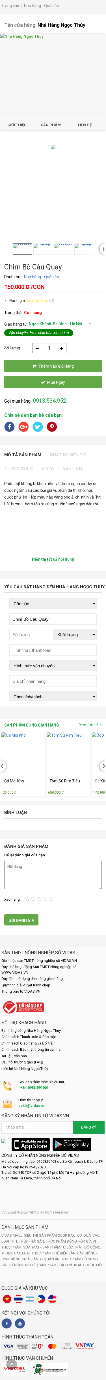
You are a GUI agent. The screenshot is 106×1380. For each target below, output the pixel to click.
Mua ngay (56, 382)
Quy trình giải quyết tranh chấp (25, 985)
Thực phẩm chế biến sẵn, (54, 1253)
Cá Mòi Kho (14, 781)
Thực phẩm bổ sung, (80, 1259)
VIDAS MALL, (12, 1235)
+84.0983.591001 (34, 1087)
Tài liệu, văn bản (14, 1056)
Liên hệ (85, 125)
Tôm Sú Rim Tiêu (64, 781)
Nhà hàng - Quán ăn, (41, 1259)
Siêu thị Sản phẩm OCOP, (46, 1235)
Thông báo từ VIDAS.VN (20, 991)
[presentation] (103, 249)
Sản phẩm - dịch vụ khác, (62, 1265)
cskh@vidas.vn (32, 1105)
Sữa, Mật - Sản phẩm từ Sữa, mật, (53, 1247)
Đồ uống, (92, 1247)
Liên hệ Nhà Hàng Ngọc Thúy (24, 1069)
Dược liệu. (94, 1265)
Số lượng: (12, 348)
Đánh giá (72, 468)
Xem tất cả (89, 725)
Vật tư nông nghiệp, (20, 1265)
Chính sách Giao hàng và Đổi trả (27, 1043)
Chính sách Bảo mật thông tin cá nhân (31, 1049)
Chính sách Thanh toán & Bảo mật (28, 1037)
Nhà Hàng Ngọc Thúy (61, 25)
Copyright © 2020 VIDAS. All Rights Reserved (35, 1212)
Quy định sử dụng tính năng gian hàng (32, 979)
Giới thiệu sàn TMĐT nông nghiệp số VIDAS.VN (39, 960)
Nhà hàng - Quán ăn (41, 5)
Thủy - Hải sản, (32, 1241)
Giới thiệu (17, 125)
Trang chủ (10, 5)
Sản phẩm (51, 125)
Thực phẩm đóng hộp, (66, 1241)
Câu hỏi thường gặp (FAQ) (22, 1062)
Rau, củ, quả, (80, 1235)
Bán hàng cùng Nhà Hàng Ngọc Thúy (31, 1030)
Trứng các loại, (16, 1253)
